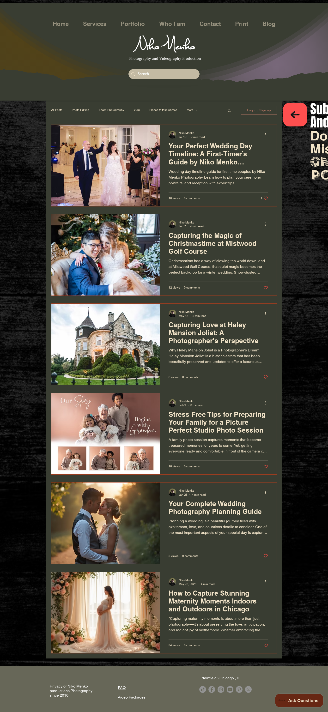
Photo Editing (80, 110)
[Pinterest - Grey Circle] (239, 689)
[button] (95, 24)
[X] (248, 689)
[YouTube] (230, 689)
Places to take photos (163, 110)
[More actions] (267, 135)
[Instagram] (221, 689)
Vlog (137, 110)
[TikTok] (202, 689)
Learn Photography (111, 110)
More (190, 110)
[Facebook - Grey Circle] (211, 689)
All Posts (56, 110)
